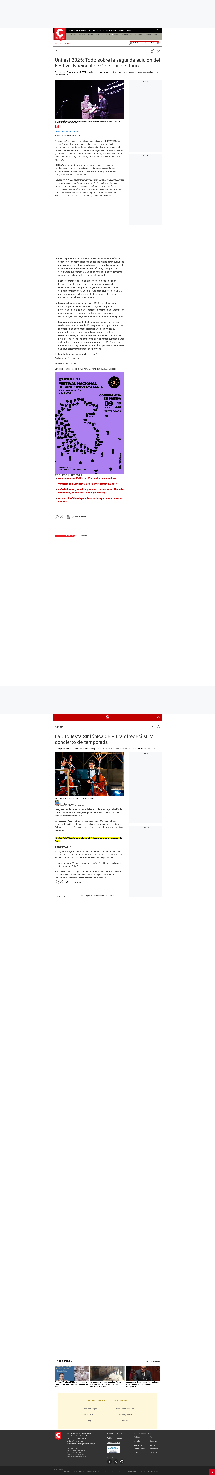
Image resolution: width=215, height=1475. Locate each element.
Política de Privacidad (114, 1391)
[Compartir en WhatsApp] (68, 489)
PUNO (78, 38)
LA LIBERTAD (138, 34)
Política (72, 30)
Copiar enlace (80, 488)
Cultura (59, 51)
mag (157, 1425)
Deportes (91, 30)
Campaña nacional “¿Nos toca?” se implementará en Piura (87, 449)
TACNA (84, 38)
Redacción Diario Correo (67, 132)
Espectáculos (111, 30)
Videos (129, 30)
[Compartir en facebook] (152, 51)
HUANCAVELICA (106, 34)
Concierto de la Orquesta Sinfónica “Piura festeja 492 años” (88, 455)
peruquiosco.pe (147, 1425)
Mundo (83, 30)
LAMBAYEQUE (148, 34)
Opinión (153, 1398)
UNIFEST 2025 (83, 507)
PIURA (72, 38)
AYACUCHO (82, 34)
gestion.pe (99, 1425)
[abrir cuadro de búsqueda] (158, 30)
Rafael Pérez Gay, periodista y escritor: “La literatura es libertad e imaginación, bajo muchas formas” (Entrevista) (91, 462)
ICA (131, 34)
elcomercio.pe (69, 1425)
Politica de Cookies (113, 1396)
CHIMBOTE (91, 34)
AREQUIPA (74, 34)
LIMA (155, 34)
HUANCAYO (117, 34)
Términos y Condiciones (115, 1387)
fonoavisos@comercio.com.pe (84, 1397)
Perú (78, 30)
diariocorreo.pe (133, 1425)
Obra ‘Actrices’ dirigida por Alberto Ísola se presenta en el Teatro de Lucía (90, 471)
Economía (100, 30)
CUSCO (98, 34)
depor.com (109, 1425)
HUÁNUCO (125, 34)
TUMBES (91, 38)
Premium (153, 1406)
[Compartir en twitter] (158, 51)
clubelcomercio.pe (85, 1425)
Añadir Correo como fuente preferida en (144, 43)
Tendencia (121, 30)
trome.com (120, 1425)
